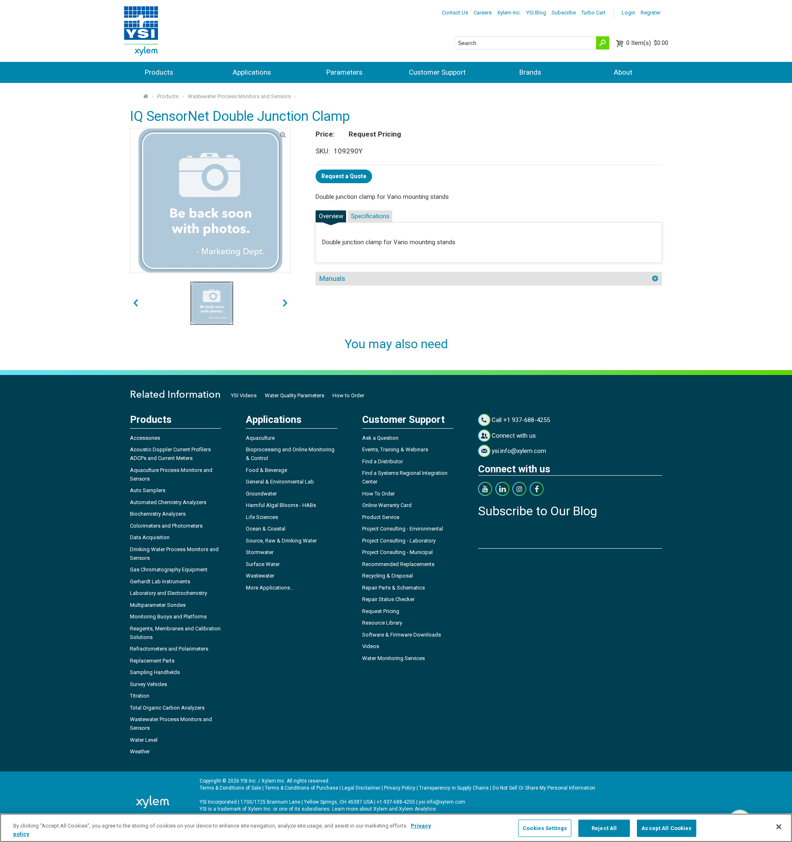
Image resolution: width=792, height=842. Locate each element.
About (623, 72)
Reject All (604, 828)
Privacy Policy (399, 788)
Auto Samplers (147, 490)
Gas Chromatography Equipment (168, 569)
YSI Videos (244, 395)
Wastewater (260, 576)
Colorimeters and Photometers (166, 526)
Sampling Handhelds (155, 672)
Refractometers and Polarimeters (169, 649)
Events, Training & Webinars (395, 449)
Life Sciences (262, 517)
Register (650, 12)
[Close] (779, 827)
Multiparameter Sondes (158, 605)
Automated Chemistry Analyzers (168, 502)
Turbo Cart (593, 12)
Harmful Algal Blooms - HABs (281, 505)
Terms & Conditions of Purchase (301, 788)
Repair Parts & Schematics (393, 588)
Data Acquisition (150, 537)
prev (285, 303)
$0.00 (647, 43)
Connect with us (514, 435)
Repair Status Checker (388, 599)
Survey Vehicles (148, 684)
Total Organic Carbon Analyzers (167, 708)
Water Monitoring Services (393, 658)
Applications (252, 72)
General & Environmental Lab (280, 482)
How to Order (348, 395)
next (135, 303)
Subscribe (564, 12)
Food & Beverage (266, 470)
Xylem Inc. (509, 12)
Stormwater (259, 552)
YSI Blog (536, 12)
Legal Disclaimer (361, 788)
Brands (530, 72)
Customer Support (437, 72)
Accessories (145, 438)
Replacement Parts (152, 661)
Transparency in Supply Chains (454, 788)
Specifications (370, 216)
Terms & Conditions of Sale (230, 788)
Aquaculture (260, 438)
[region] (396, 828)
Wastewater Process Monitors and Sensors (239, 96)
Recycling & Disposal (387, 576)
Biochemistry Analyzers (158, 514)
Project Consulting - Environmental (402, 529)
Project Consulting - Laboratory (399, 541)
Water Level (144, 740)
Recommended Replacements (398, 564)
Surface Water (263, 564)
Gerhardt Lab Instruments (160, 581)
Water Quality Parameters (294, 395)
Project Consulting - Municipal (397, 552)
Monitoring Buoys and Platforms (168, 616)
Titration (139, 696)
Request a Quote (343, 176)
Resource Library (382, 623)
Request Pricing (380, 611)
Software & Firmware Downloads (401, 635)
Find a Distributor (382, 461)
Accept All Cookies (666, 828)
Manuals (332, 278)
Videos (370, 646)
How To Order (378, 494)
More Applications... (270, 588)
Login (628, 12)
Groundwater (261, 494)
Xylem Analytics (417, 809)
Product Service (380, 517)
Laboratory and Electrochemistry (168, 593)
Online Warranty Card (387, 505)
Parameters (344, 72)
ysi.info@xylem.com (519, 451)
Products (159, 72)
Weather (140, 751)
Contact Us (455, 12)
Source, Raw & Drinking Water (281, 541)
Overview (331, 216)
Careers (483, 12)
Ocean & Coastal (265, 529)
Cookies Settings (545, 828)
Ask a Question (380, 438)
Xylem (380, 809)
